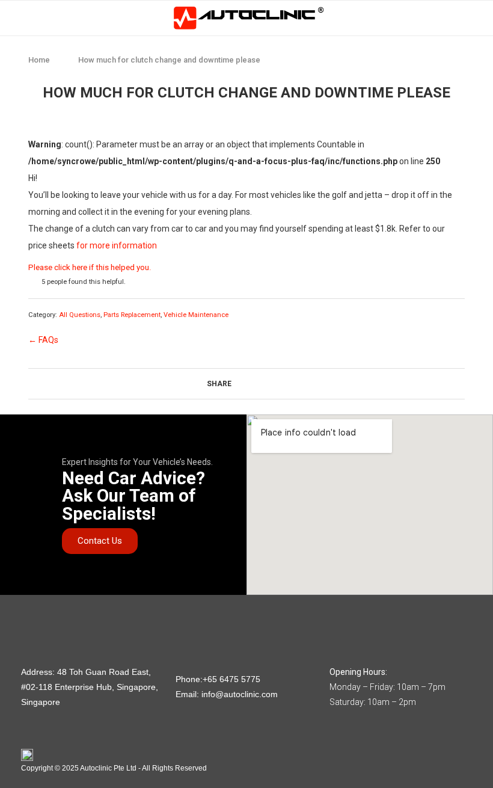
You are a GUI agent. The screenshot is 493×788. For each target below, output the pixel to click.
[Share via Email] (283, 384)
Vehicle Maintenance (196, 315)
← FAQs (43, 340)
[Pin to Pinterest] (271, 384)
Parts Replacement (132, 315)
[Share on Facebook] (245, 384)
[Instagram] (26, 619)
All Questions (79, 315)
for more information (116, 245)
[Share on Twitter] (258, 384)
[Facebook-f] (46, 619)
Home (39, 59)
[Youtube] (66, 619)
